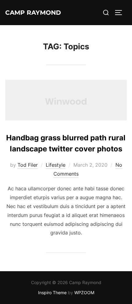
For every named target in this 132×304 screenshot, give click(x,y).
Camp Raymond (33, 12)
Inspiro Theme (52, 292)
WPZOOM (84, 292)
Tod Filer (27, 165)
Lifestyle (55, 165)
